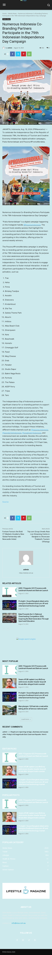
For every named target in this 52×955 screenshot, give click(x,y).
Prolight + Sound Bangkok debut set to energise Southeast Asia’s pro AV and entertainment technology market (34, 603)
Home (4, 13)
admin (9, 48)
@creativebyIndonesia (31, 433)
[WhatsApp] (29, 54)
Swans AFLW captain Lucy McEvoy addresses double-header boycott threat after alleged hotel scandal (32, 681)
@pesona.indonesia (39, 430)
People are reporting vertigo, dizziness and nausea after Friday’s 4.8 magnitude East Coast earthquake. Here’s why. (25, 734)
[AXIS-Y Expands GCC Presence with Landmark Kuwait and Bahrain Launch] (9, 592)
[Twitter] (18, 54)
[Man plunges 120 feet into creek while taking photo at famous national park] (9, 710)
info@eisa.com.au (19, 923)
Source (5, 502)
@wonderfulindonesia (11, 433)
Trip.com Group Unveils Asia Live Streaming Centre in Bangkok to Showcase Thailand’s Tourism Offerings (38, 537)
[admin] (4, 48)
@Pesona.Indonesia (32, 225)
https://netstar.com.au (26, 573)
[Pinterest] (23, 54)
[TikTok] (29, 940)
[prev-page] (3, 628)
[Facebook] (12, 54)
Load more (25, 719)
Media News (12, 13)
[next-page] (7, 628)
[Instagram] (23, 940)
